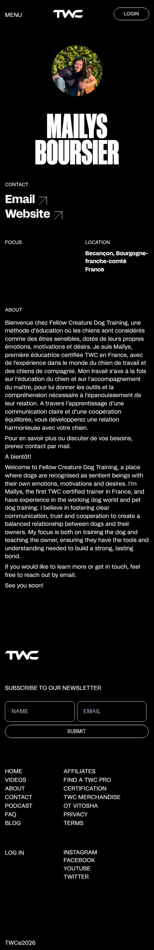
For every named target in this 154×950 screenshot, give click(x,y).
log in (14, 853)
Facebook (79, 861)
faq (10, 815)
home (13, 772)
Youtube (77, 869)
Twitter (76, 877)
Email (20, 200)
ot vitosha (81, 806)
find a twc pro (87, 780)
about (15, 789)
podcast (19, 806)
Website (27, 214)
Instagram (80, 853)
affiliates (80, 772)
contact (18, 798)
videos (15, 780)
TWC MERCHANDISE (92, 798)
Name (18, 706)
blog (13, 824)
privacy (75, 815)
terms (73, 824)
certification (85, 789)
